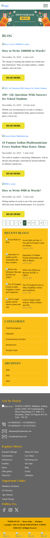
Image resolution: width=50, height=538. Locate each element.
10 (29, 223)
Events (27, 471)
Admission (29, 475)
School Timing (8, 499)
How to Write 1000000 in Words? (24, 50)
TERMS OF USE (14, 522)
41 (41, 223)
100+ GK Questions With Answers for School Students (24, 96)
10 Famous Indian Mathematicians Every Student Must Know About (24, 144)
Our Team (29, 463)
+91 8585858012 (14, 422)
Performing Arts (31, 460)
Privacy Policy (27, 522)
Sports (4, 467)
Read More (13, 77)
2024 (8, 381)
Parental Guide (11, 350)
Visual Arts (6, 475)
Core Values (29, 456)
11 (33, 223)
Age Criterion (7, 495)
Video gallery (7, 471)
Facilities (5, 463)
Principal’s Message (9, 452)
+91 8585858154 (29, 422)
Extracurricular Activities (15, 339)
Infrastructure (11, 345)
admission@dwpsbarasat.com (20, 431)
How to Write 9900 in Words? (21, 190)
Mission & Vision (31, 452)
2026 (8, 370)
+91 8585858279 (14, 426)
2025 (8, 376)
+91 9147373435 (29, 426)
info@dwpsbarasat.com (18, 436)
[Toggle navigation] (45, 5)
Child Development (13, 328)
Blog (27, 467)
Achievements (7, 456)
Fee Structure (7, 490)
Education (10, 334)
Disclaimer (38, 522)
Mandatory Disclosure (10, 486)
